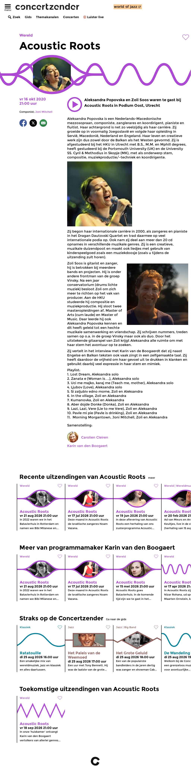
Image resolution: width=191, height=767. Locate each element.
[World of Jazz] (128, 6)
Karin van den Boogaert (87, 446)
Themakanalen (47, 17)
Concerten (71, 17)
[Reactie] (43, 123)
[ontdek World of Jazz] (128, 6)
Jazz (71, 627)
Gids (28, 17)
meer (151, 477)
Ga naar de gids (116, 619)
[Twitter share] (33, 123)
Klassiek (25, 627)
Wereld (26, 35)
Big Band (130, 627)
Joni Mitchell (43, 111)
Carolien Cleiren (94, 437)
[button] (74, 104)
